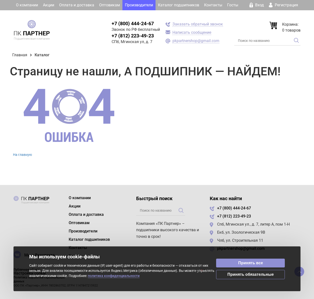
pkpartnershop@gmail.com (195, 40)
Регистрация (286, 5)
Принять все (250, 263)
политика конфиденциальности (114, 276)
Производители (139, 5)
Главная (19, 55)
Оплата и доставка (76, 5)
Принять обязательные (250, 274)
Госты (232, 5)
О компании (27, 5)
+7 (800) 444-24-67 (133, 23)
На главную (22, 155)
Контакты (213, 5)
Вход (259, 5)
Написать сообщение (191, 32)
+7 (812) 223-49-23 (133, 36)
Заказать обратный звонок (197, 24)
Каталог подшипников (178, 5)
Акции (48, 5)
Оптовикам (109, 5)
